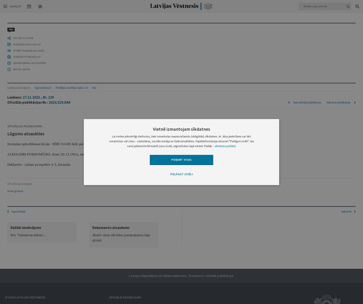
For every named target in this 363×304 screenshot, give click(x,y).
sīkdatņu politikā (225, 146)
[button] (181, 174)
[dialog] (181, 152)
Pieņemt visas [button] (181, 160)
